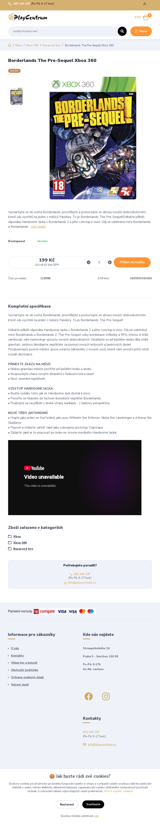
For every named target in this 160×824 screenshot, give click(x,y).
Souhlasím (93, 804)
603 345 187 (22, 4)
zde (96, 816)
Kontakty (17, 656)
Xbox (18, 45)
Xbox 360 (32, 45)
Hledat (122, 31)
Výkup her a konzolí (24, 663)
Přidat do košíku (132, 262)
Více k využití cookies (118, 791)
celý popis (38, 227)
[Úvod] (27, 17)
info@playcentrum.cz (82, 583)
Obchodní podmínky (24, 670)
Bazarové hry (51, 45)
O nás (15, 648)
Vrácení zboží (20, 685)
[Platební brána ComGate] (64, 611)
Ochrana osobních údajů (27, 677)
